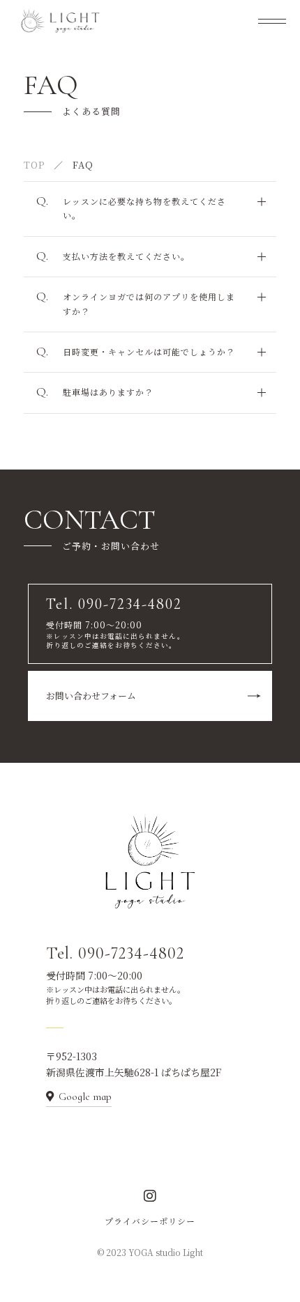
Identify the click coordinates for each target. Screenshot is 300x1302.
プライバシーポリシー (150, 1221)
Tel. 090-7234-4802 (115, 953)
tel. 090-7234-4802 (96, 450)
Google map (85, 1096)
